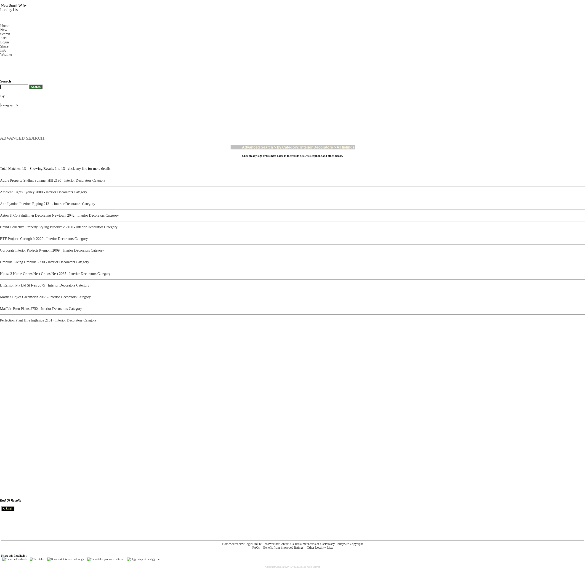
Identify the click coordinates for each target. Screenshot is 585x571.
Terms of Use (316, 544)
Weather (6, 54)
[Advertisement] (83, 67)
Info (3, 50)
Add (3, 38)
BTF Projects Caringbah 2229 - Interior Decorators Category (45, 239)
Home (4, 26)
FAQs (256, 547)
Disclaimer (301, 544)
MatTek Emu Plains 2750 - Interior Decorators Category (42, 309)
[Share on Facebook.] (15, 559)
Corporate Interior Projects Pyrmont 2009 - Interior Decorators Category (53, 250)
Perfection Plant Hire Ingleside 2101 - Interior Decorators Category (49, 320)
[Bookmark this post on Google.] (66, 559)
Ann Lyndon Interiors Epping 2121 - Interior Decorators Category (48, 204)
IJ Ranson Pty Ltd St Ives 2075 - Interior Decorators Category (45, 285)
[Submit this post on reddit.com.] (106, 559)
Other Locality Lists (320, 547)
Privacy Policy (334, 544)
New (3, 30)
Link (255, 544)
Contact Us (286, 544)
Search (5, 34)
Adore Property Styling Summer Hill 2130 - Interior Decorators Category (53, 180)
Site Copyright (353, 544)
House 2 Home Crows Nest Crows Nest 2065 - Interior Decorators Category (56, 274)
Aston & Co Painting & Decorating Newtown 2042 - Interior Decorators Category (60, 215)
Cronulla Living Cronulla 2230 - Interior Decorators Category (45, 262)
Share (4, 46)
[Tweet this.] (37, 559)
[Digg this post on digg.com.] (144, 559)
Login (4, 42)
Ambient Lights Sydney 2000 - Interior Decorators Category (44, 192)
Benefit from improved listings (283, 547)
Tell (260, 544)
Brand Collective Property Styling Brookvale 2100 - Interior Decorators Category (59, 227)
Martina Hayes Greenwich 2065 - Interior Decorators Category (46, 297)
